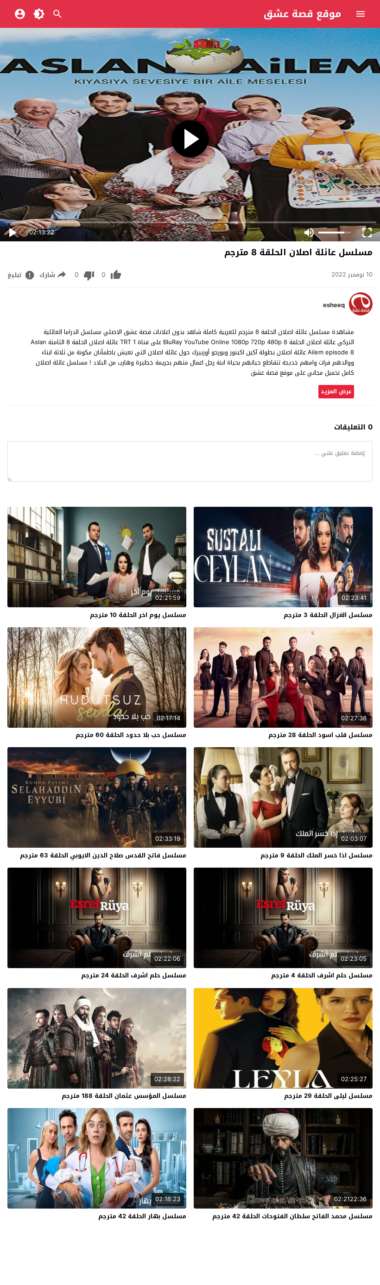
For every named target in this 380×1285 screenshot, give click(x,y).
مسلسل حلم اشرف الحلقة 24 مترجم (133, 975)
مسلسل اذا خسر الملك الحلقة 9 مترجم (316, 855)
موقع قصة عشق (302, 14)
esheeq (334, 305)
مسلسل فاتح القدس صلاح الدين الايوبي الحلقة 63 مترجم (103, 855)
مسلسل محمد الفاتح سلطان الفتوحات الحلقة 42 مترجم (292, 1216)
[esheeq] (361, 313)
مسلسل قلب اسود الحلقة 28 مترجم (320, 735)
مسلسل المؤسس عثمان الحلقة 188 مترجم (124, 1096)
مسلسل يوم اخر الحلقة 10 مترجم (138, 615)
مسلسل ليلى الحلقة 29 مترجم (328, 1096)
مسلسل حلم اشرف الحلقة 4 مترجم (322, 975)
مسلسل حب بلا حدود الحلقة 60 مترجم (131, 735)
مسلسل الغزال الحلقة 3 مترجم (328, 615)
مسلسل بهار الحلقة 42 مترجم (142, 1216)
